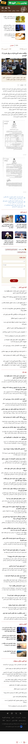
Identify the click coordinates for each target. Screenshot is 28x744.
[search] (9, 8)
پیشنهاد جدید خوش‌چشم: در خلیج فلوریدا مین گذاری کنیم (15, 438)
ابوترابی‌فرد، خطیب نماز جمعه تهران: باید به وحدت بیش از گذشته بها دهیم (21, 226)
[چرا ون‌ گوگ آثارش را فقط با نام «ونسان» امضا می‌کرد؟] (20, 19)
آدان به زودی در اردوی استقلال (18, 318)
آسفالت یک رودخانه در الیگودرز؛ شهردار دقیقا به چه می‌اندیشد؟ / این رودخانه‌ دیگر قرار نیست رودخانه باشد (15, 680)
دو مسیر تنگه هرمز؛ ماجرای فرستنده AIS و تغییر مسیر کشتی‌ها (15, 539)
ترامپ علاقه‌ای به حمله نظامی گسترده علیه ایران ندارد (15, 614)
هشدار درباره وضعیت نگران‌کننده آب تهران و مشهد (13, 459)
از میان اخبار (23, 212)
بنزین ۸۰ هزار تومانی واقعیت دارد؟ (17, 586)
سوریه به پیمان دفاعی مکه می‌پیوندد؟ (16, 556)
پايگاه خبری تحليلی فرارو (11, 724)
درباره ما (24, 717)
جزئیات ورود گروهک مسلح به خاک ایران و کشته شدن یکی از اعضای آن (14, 508)
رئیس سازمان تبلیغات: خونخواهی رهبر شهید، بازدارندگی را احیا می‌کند (8, 242)
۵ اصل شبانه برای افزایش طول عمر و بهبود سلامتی (13, 351)
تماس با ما (18, 717)
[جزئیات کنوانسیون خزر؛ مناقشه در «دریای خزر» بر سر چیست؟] (22, 646)
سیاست (17, 10)
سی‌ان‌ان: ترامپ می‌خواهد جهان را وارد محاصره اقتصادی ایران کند (15, 490)
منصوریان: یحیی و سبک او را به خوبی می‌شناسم (14, 332)
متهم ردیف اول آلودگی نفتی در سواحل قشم (9, 652)
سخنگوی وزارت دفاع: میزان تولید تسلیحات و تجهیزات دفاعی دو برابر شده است (15, 341)
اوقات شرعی (14, 720)
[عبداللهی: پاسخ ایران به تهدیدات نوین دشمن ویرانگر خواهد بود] (7, 219)
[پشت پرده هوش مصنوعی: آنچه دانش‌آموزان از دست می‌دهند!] (20, 36)
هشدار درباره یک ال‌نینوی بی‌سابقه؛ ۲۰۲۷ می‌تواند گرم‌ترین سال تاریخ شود (15, 388)
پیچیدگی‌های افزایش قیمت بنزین (20, 696)
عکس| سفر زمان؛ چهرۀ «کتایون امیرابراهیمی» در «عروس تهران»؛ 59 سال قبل (13, 206)
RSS (4, 720)
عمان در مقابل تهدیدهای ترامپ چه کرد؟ (15, 499)
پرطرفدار (13, 287)
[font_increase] (25, 85)
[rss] (20, 713)
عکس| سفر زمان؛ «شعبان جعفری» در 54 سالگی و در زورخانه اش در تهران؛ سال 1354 (13, 198)
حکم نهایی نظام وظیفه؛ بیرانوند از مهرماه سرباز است (15, 450)
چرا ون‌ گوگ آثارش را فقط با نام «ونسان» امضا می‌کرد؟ (9, 17)
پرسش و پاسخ (22, 720)
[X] (16, 713)
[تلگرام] (7, 713)
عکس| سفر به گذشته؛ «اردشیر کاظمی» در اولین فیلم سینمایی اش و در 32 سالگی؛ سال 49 (13, 202)
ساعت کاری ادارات (22, 252)
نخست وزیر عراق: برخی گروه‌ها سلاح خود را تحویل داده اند (16, 577)
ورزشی (13, 10)
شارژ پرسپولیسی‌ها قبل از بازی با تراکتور (16, 328)
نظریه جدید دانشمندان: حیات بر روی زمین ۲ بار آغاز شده (15, 400)
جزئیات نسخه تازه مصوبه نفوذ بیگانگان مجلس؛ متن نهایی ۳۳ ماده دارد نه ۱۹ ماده (15, 529)
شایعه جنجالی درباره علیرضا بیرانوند (16, 605)
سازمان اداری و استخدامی (11, 249)
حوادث (9, 10)
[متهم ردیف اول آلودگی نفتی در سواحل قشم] (22, 653)
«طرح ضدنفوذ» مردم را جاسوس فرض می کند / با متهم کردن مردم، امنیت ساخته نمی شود (9, 637)
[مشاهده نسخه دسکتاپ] (6, 8)
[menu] (2, 8)
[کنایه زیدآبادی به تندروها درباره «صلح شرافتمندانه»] (21, 235)
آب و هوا (8, 720)
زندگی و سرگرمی (3, 10)
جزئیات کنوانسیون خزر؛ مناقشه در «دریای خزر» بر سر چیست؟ (9, 644)
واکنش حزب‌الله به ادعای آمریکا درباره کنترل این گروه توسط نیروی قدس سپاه (15, 518)
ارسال (14, 281)
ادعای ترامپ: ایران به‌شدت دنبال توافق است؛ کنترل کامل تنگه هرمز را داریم (15, 292)
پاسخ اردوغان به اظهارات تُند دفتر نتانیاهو (18, 685)
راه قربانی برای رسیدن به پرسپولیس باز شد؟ (15, 336)
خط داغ (25, 372)
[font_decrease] (18, 85)
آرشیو (13, 717)
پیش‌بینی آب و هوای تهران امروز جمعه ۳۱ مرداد (14, 550)
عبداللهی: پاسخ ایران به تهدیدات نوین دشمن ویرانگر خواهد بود (7, 226)
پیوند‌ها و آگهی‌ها (6, 717)
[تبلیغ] (14, 3)
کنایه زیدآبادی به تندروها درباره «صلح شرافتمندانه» (21, 241)
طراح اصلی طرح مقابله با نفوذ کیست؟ (16, 595)
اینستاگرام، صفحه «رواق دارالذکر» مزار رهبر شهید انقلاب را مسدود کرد (14, 428)
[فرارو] (23, 9)
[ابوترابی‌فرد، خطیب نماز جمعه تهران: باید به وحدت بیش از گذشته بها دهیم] (21, 219)
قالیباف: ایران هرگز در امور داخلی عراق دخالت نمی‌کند (15, 470)
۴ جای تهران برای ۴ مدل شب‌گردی (17, 566)
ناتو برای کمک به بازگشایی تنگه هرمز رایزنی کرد (14, 314)
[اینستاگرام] (12, 713)
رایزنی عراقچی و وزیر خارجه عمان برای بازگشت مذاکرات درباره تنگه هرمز (15, 480)
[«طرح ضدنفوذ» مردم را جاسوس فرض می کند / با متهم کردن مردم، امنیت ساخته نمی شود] (22, 638)
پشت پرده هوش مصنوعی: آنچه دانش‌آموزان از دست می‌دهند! (9, 35)
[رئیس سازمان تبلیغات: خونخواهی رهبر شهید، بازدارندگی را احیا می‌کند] (7, 235)
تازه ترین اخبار (23, 287)
